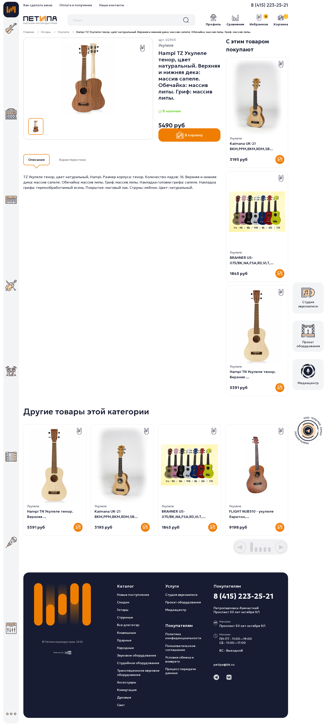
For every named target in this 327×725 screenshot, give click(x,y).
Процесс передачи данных (180, 671)
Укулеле (63, 32)
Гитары (46, 32)
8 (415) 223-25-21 (269, 5)
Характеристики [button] (72, 160)
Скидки (123, 602)
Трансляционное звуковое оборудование (138, 673)
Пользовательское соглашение (180, 648)
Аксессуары (126, 682)
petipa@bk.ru (224, 665)
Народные (125, 648)
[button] (240, 547)
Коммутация (127, 690)
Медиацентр (175, 610)
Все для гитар (128, 625)
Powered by (58, 652)
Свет (121, 705)
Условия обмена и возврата (179, 659)
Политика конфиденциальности (183, 636)
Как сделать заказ (37, 5)
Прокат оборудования (183, 602)
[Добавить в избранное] (142, 48)
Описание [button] (36, 160)
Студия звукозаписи (181, 595)
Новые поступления (133, 595)
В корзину (194, 135)
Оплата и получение (75, 5)
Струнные (125, 617)
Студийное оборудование (138, 663)
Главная (28, 32)
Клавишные (126, 633)
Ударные (124, 640)
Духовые (124, 697)
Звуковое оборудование (136, 655)
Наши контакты (111, 5)
